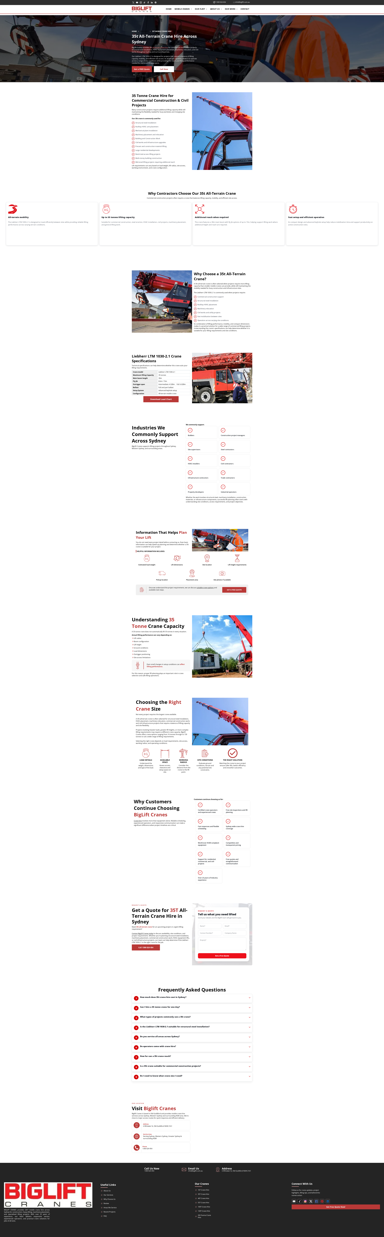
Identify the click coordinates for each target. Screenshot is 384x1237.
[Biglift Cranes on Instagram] (305, 1201)
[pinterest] (155, 3)
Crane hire (138, 821)
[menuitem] (168, 9)
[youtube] (137, 3)
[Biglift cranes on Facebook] (316, 1201)
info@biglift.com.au (195, 1171)
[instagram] (140, 3)
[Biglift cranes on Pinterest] (322, 1201)
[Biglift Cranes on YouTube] (294, 1201)
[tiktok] (144, 3)
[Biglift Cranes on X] (311, 1201)
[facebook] (148, 3)
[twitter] (133, 3)
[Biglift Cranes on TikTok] (299, 1201)
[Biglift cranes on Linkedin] (327, 1201)
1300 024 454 (149, 1171)
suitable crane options (205, 588)
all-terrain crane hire (160, 47)
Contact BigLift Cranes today (142, 933)
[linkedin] (151, 3)
